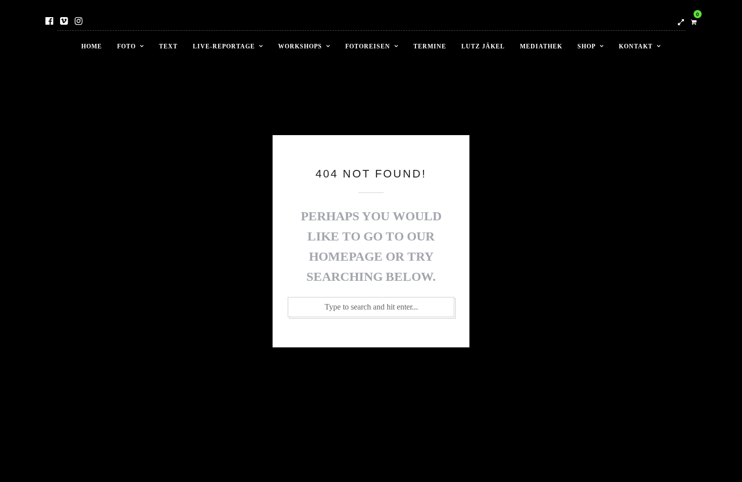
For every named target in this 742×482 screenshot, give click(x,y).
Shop (586, 46)
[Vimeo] (64, 21)
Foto (126, 46)
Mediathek (541, 46)
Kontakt (636, 46)
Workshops (300, 46)
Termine (429, 46)
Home (91, 46)
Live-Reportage (224, 46)
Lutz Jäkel (483, 46)
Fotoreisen (367, 46)
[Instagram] (78, 21)
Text (168, 46)
